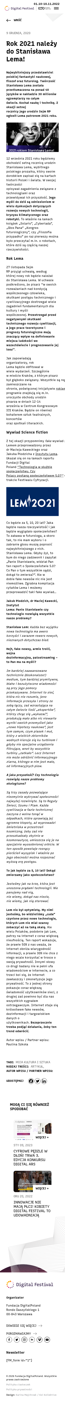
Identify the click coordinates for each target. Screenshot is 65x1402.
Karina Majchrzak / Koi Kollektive (36, 1395)
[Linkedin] (44, 1081)
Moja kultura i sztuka (33, 1062)
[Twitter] (37, 1081)
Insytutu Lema (46, 454)
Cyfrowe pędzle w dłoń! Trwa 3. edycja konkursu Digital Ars (30, 1157)
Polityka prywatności (19, 1389)
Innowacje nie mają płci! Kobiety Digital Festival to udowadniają (32, 1208)
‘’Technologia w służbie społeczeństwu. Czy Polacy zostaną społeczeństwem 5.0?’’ (35, 471)
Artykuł (37, 1066)
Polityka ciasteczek (18, 1384)
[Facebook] (31, 1081)
